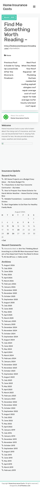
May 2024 (8, 349)
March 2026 (9, 281)
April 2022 (8, 427)
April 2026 (8, 278)
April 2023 (8, 390)
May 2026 (8, 275)
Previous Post (10, 62)
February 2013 (10, 470)
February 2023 (10, 396)
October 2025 (9, 296)
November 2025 (10, 293)
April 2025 (8, 315)
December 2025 (10, 290)
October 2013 (9, 445)
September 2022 (11, 411)
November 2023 (10, 368)
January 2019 (9, 430)
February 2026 (10, 284)
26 (13, 234)
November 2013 (10, 442)
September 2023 (11, 374)
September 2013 (11, 448)
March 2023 (9, 393)
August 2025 (9, 303)
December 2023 (10, 365)
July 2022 (8, 417)
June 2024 (8, 346)
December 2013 (10, 439)
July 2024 (8, 343)
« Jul (4, 240)
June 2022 (8, 421)
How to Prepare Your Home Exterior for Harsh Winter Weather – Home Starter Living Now (20, 193)
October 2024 (9, 334)
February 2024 (10, 358)
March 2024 (9, 355)
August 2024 (9, 340)
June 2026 (8, 271)
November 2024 (10, 331)
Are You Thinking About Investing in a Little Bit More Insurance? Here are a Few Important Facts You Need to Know (20, 251)
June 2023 (8, 383)
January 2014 (9, 436)
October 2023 (9, 371)
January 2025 (9, 324)
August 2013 (9, 452)
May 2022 (8, 424)
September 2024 (11, 337)
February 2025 (10, 321)
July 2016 (8, 433)
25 (8, 234)
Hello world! (22, 257)
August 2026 (9, 265)
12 (13, 226)
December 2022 (10, 402)
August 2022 (9, 414)
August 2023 (9, 377)
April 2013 (8, 464)
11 (7, 226)
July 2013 (8, 455)
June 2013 (8, 458)
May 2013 (7, 461)
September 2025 (11, 299)
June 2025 (8, 309)
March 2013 (8, 467)
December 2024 (10, 327)
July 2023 (8, 380)
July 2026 (8, 268)
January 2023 (9, 399)
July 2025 (8, 306)
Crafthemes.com (24, 486)
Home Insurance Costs (15, 7)
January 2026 (9, 287)
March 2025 (9, 318)
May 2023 (8, 386)
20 (18, 230)
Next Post (31, 62)
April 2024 (8, 352)
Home (8, 55)
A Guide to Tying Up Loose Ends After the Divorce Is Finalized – (12, 72)
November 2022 (10, 405)
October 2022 (9, 408)
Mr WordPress (9, 257)
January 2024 (9, 362)
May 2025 (8, 312)
